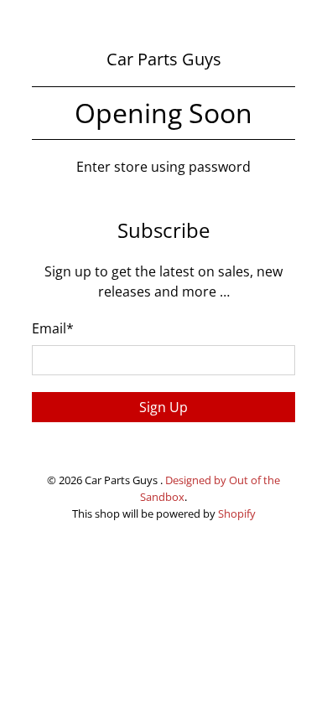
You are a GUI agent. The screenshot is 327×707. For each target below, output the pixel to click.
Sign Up (163, 407)
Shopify (237, 513)
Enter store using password (163, 166)
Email (53, 328)
